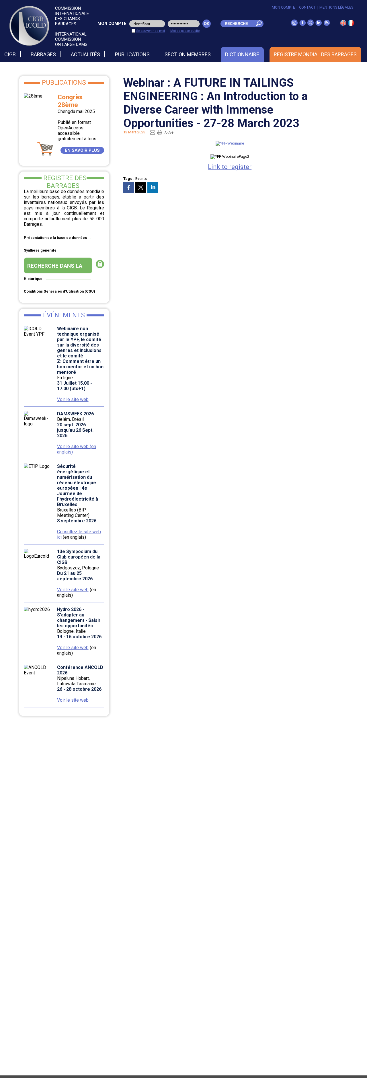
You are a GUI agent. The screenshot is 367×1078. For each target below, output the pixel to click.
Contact (307, 7)
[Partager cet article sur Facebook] (128, 187)
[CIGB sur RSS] (326, 24)
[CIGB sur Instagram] (294, 25)
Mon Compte (283, 7)
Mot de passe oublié (185, 31)
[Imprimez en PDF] (159, 132)
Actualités (85, 54)
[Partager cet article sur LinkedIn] (152, 187)
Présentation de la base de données (55, 238)
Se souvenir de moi (150, 31)
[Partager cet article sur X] (140, 187)
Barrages (43, 54)
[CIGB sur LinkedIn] (318, 24)
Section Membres (188, 54)
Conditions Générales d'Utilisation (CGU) (59, 291)
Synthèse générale (40, 250)
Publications (132, 54)
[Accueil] (351, 25)
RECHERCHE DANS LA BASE (54, 267)
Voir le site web (73, 399)
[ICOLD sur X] (310, 24)
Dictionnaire (242, 54)
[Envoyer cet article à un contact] (152, 132)
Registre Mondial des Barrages (315, 54)
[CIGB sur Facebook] (302, 24)
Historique (33, 279)
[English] (343, 25)
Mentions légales (336, 7)
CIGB (10, 54)
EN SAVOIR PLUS (82, 150)
